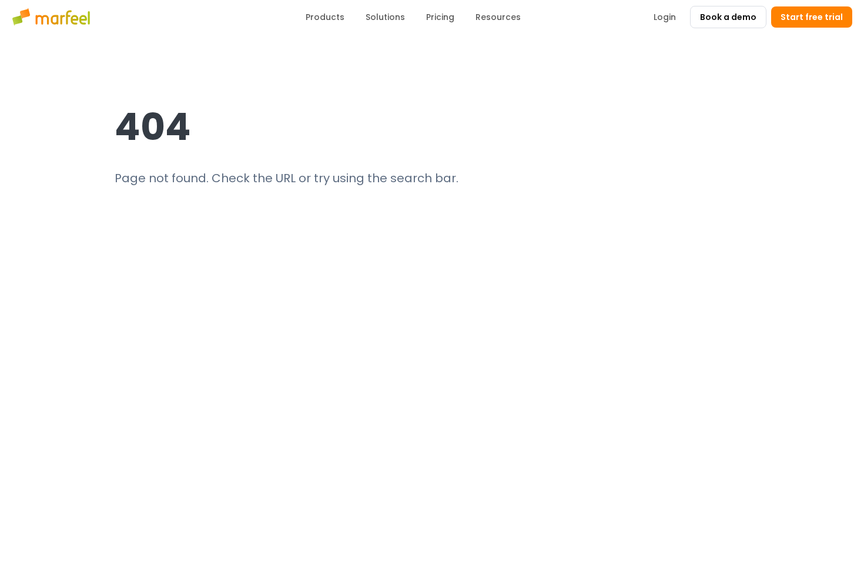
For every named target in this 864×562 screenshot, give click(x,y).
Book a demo (728, 17)
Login (665, 17)
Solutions (385, 17)
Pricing (440, 17)
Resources (498, 17)
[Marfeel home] (53, 17)
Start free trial (812, 17)
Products (325, 17)
